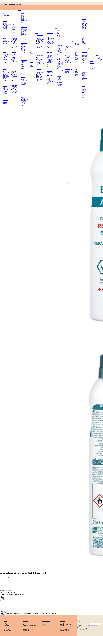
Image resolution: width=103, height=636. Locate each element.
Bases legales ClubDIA (64, 629)
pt (2, 0)
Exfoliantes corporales (5, 60)
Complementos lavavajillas (84, 53)
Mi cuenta (6, 628)
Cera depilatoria (40, 40)
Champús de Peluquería (23, 98)
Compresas (39, 73)
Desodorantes (39, 46)
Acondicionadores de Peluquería (24, 100)
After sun (5, 82)
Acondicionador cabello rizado (24, 41)
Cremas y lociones (59, 51)
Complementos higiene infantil (60, 64)
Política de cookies (63, 625)
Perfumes (29, 50)
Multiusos (84, 94)
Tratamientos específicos (5, 44)
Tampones (39, 74)
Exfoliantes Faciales (5, 29)
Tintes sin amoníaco (22, 79)
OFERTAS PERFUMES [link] (32, 53)
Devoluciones (6, 625)
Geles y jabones (58, 55)
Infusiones (92, 52)
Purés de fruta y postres (59, 46)
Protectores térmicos (23, 64)
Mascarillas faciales (5, 38)
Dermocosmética (50, 36)
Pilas (83, 84)
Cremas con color (6, 40)
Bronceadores (5, 79)
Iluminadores (14, 38)
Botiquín (48, 46)
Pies (38, 51)
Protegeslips (39, 75)
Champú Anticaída (23, 19)
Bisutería (99, 61)
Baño (38, 53)
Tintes (22, 72)
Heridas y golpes (50, 51)
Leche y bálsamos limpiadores (6, 27)
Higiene (36, 33)
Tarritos (58, 43)
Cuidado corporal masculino (68, 64)
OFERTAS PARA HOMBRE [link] (68, 47)
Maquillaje (12, 24)
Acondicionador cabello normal (24, 39)
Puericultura (59, 82)
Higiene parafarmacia (49, 79)
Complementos (15, 89)
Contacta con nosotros (8, 626)
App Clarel (25, 631)
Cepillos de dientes (40, 63)
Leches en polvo (59, 38)
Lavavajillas (84, 46)
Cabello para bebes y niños (59, 53)
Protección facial (6, 75)
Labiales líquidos (13, 60)
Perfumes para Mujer (32, 56)
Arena (76, 53)
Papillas (58, 41)
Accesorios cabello (23, 90)
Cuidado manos (6, 62)
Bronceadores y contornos (15, 44)
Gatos (76, 47)
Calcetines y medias (100, 60)
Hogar (80, 17)
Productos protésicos (39, 70)
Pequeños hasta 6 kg (59, 69)
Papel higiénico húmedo (83, 41)
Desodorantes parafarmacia (49, 84)
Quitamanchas (84, 30)
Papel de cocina (83, 37)
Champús (22, 15)
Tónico (4, 92)
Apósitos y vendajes (51, 47)
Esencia (4, 94)
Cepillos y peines (24, 93)
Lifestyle (97, 55)
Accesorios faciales (5, 46)
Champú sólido (23, 33)
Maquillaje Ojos (15, 46)
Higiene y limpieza (50, 42)
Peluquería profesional (23, 96)
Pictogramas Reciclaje (64, 630)
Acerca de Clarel (26, 623)
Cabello (19, 10)
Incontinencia (39, 77)
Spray (38, 49)
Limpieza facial (6, 18)
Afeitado (66, 49)
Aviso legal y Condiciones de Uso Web (67, 623)
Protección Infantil (6, 76)
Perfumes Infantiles (31, 63)
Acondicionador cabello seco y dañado (24, 47)
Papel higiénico (83, 39)
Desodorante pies (6, 72)
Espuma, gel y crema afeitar (67, 56)
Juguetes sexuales (50, 57)
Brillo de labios (15, 61)
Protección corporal (5, 78)
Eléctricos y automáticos (84, 61)
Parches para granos (5, 48)
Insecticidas (84, 70)
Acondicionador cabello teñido (24, 50)
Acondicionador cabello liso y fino (24, 44)
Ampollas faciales (6, 42)
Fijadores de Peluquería (23, 106)
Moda (99, 57)
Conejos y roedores (76, 75)
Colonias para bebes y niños (59, 57)
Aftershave (67, 57)
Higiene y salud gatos (77, 55)
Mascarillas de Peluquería (23, 102)
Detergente (84, 24)
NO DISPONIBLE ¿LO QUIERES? (7, 590)
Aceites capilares (24, 59)
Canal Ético (62, 628)
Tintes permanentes (23, 74)
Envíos (5, 624)
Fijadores (22, 66)
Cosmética (2, 13)
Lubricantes (49, 56)
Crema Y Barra (40, 48)
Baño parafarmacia (50, 85)
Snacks (58, 44)
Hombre (64, 44)
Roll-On (38, 47)
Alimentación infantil (59, 36)
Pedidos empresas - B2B (8, 630)
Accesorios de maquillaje (14, 81)
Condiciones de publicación (5, 609)
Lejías (83, 99)
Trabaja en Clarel (26, 628)
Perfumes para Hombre (32, 59)
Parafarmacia (47, 31)
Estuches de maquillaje (14, 92)
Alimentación (90, 48)
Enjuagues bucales (40, 65)
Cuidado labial (50, 39)
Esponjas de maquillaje (14, 86)
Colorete (14, 37)
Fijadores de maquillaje (14, 40)
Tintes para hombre (23, 87)
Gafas (99, 58)
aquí (86, 629)
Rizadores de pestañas (14, 88)
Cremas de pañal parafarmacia (50, 44)
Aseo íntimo (39, 76)
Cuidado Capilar (50, 66)
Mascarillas (23, 54)
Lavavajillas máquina (84, 50)
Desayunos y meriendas (92, 68)
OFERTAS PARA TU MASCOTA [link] (77, 44)
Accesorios (84, 83)
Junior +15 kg (59, 75)
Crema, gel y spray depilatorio (40, 42)
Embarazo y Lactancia (59, 85)
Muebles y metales (84, 98)
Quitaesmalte (14, 76)
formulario (99, 628)
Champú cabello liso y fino (24, 28)
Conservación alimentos (84, 79)
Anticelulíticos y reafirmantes (6, 56)
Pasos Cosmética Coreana (47, 628)
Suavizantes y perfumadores (84, 26)
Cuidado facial (5, 33)
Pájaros (76, 69)
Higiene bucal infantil (59, 60)
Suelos (83, 95)
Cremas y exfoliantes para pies (6, 70)
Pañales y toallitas (59, 67)
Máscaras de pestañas (14, 49)
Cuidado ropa (84, 23)
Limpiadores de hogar (84, 90)
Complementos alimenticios (92, 58)
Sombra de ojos (15, 47)
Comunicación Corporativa (28, 629)
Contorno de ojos (6, 39)
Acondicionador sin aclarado (24, 52)
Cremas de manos (6, 63)
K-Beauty (5, 86)
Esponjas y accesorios (39, 58)
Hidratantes (5, 36)
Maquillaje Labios (14, 58)
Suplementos (49, 64)
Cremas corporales (5, 53)
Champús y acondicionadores (50, 68)
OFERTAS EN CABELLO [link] (23, 13)
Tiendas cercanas (26, 626)
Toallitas (58, 78)
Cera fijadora (23, 70)
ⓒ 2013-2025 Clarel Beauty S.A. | (38, 633)
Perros (76, 57)
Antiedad (4, 34)
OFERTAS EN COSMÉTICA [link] (6, 16)
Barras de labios (15, 68)
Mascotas (74, 41)
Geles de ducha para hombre (68, 67)
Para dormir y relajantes (49, 63)
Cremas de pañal (59, 80)
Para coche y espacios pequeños (84, 64)
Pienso (76, 51)
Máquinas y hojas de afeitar (68, 51)
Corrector (14, 36)
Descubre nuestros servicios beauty (29, 625)
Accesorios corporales (5, 58)
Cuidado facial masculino (68, 62)
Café (91, 50)
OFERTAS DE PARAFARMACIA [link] (51, 34)
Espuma (22, 68)
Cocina (83, 93)
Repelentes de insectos (49, 76)
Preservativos (49, 55)
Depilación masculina (67, 72)
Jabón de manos (40, 79)
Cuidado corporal (6, 51)
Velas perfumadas (84, 68)
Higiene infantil (58, 49)
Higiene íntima (40, 72)
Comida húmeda (76, 49)
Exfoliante (5, 91)
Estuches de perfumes (32, 66)
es (0, 0)
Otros (83, 87)
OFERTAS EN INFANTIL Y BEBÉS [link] (59, 32)
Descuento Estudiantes (8, 631)
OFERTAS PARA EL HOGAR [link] (84, 20)
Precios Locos (44, 625)
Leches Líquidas (58, 40)
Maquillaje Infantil (59, 88)
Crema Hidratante (6, 98)
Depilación (39, 38)
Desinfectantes (50, 48)
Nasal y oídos (49, 52)
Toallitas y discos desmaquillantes (6, 25)
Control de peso (50, 61)
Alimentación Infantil (92, 55)
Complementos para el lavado (84, 28)
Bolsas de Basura (83, 77)
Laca (22, 67)
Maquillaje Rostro (14, 30)
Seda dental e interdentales (39, 67)
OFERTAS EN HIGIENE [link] (40, 36)
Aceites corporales (6, 54)
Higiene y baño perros (77, 63)
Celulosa (83, 32)
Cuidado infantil (50, 41)
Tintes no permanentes (23, 77)
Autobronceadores (6, 84)
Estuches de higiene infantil (60, 62)
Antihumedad (84, 62)
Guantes (83, 75)
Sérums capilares (24, 60)
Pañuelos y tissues (84, 34)
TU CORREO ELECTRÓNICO (83, 624)
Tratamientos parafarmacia (49, 71)
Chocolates (92, 63)
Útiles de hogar (84, 72)
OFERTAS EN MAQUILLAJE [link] (15, 27)
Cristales (83, 96)
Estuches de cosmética (5, 103)
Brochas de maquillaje (14, 83)
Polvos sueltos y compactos (15, 34)
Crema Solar (5, 100)
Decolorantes (23, 85)
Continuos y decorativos (84, 59)
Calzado (83, 86)
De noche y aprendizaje (59, 77)
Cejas (13, 51)
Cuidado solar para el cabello (5, 81)
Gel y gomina (23, 69)
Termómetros (49, 49)
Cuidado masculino (67, 60)
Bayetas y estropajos (83, 81)
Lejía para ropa (84, 29)
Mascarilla (5, 93)
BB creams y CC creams (14, 42)
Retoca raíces (23, 82)
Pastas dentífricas (40, 64)
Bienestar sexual (50, 54)
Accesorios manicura (14, 78)
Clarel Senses (25, 624)
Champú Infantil (24, 35)
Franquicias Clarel (26, 630)
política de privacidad (95, 625)
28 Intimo (43, 624)
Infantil (56, 28)
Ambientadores (84, 55)
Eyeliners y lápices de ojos (15, 53)
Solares (4, 74)
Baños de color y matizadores (24, 84)
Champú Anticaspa (23, 17)
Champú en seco (24, 34)
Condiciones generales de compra (66, 624)
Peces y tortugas (76, 72)
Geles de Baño (40, 54)
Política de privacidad (64, 626)
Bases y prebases (13, 32)
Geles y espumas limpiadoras (6, 21)
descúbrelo (2, 614)
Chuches (91, 65)
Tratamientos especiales (23, 62)
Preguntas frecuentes (8, 623)
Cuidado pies (5, 68)
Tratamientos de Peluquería (24, 104)
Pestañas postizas (13, 55)
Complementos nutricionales (50, 60)
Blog (42, 623)
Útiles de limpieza (83, 74)
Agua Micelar (5, 30)
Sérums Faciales (6, 41)
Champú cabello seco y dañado (24, 30)
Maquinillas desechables (67, 54)
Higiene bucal (40, 62)
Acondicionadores (24, 37)
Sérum (4, 97)
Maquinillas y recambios (39, 44)
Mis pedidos (6, 629)
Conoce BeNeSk (45, 626)
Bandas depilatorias (41, 39)
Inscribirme (79, 626)
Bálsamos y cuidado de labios (14, 66)
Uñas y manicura (14, 71)
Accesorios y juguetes (77, 66)
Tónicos (4, 31)
